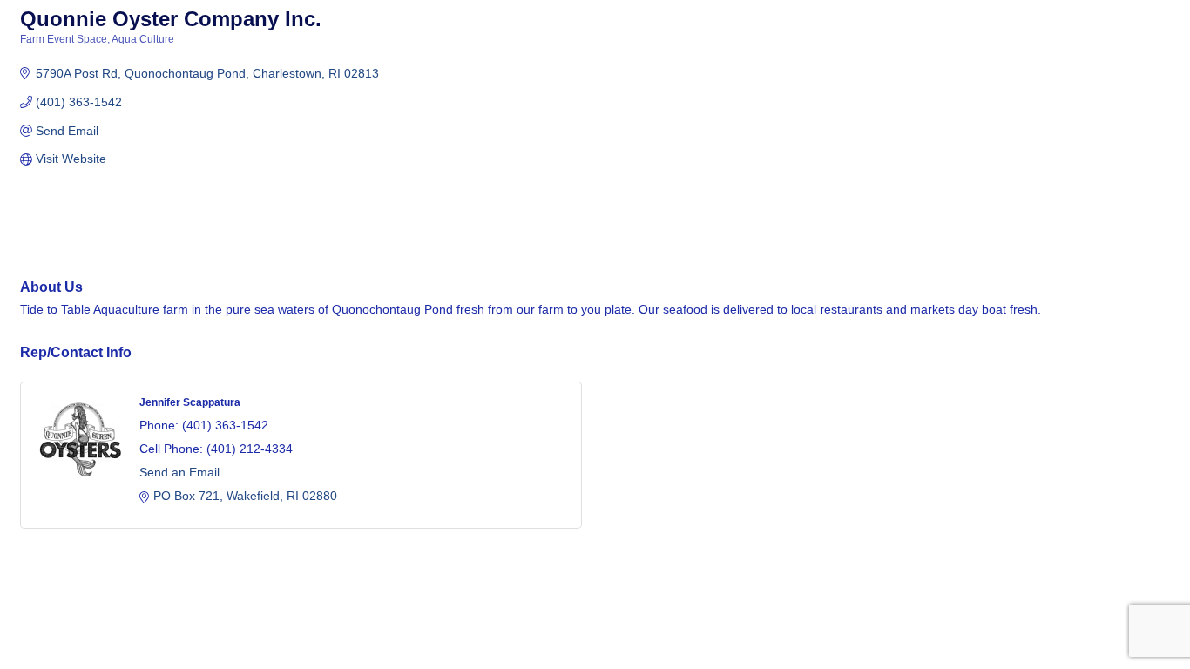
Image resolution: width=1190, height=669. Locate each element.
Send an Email (179, 472)
